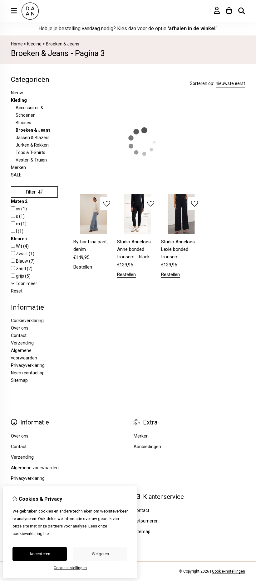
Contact (141, 510)
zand (23, 268)
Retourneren (146, 520)
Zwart (24, 253)
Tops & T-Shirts (30, 152)
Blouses (23, 122)
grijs (23, 276)
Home (17, 43)
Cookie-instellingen (228, 571)
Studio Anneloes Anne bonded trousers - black (134, 249)
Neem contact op (28, 372)
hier (46, 533)
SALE (16, 174)
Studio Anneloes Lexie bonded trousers (178, 249)
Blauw (25, 261)
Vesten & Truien (31, 159)
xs (21, 208)
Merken (18, 167)
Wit (22, 246)
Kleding (34, 43)
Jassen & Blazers (33, 137)
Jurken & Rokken (32, 145)
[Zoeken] (241, 10)
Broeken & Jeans (62, 43)
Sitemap (19, 380)
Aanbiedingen (147, 446)
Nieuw (17, 92)
